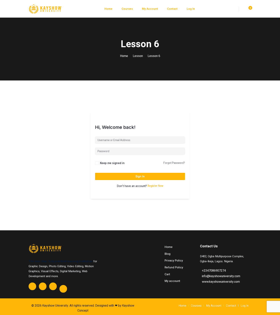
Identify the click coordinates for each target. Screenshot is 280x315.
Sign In (140, 176)
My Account (150, 9)
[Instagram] (53, 286)
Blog (167, 254)
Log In (191, 9)
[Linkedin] (63, 289)
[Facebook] (32, 286)
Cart (167, 274)
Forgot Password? (174, 163)
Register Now (155, 186)
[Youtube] (42, 286)
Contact (172, 9)
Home (108, 9)
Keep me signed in (112, 163)
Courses (127, 9)
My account (172, 281)
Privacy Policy (174, 260)
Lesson (138, 56)
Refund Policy (174, 267)
